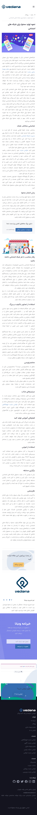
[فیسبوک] (26, 782)
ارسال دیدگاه (18, 564)
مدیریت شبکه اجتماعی (28, 136)
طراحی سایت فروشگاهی (9, 404)
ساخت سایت (32, 765)
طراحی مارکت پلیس (30, 749)
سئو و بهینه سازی (30, 727)
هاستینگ (33, 762)
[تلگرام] (18, 782)
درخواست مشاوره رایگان (24, 230)
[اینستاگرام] (30, 782)
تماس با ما (19, 694)
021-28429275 (10, 230)
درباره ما (33, 720)
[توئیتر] (22, 782)
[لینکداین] (33, 782)
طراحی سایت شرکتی (30, 753)
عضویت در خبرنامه (22, 646)
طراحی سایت (24, 150)
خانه (32, 15)
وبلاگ (26, 15)
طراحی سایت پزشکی (29, 769)
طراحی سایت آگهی (30, 743)
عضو (24, 666)
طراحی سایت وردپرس (29, 772)
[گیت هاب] (14, 782)
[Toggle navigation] (33, 6)
